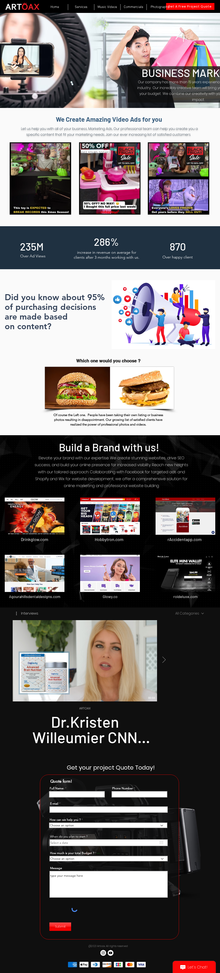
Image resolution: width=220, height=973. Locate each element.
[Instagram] (103, 953)
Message (56, 868)
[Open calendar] (161, 842)
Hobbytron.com (109, 539)
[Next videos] (164, 660)
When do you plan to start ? (68, 836)
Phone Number (122, 788)
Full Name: (57, 788)
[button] (64, 209)
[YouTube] (110, 953)
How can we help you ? (65, 819)
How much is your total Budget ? (72, 853)
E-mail (54, 803)
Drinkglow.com (34, 539)
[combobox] (189, 613)
